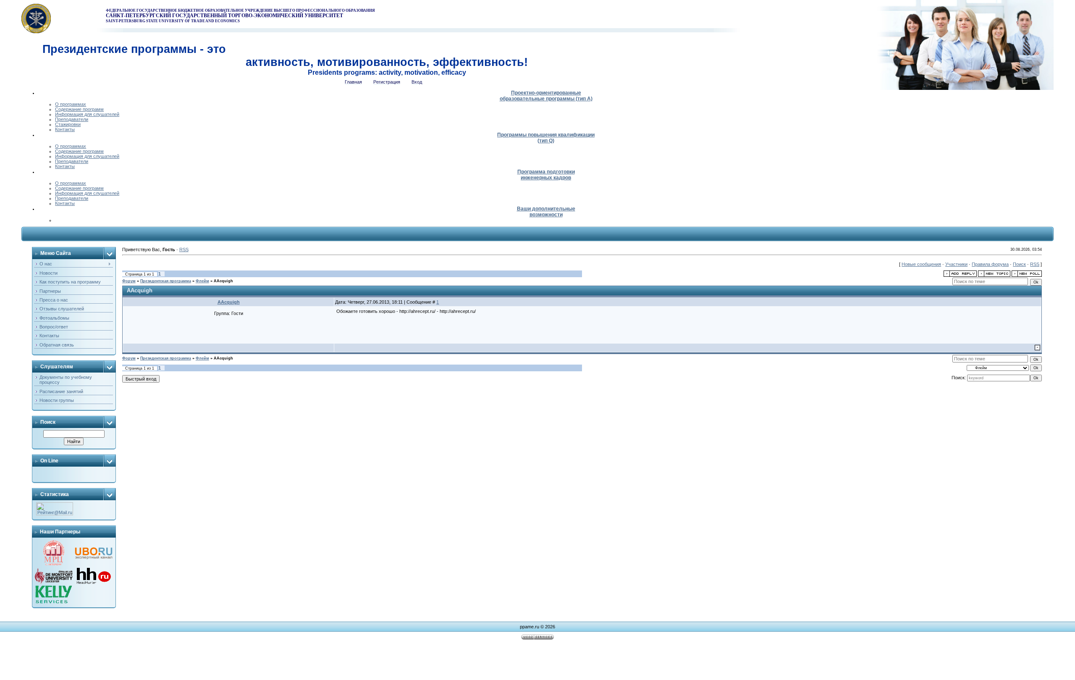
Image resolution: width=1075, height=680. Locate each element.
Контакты (65, 129)
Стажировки (68, 124)
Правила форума (990, 264)
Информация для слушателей (87, 114)
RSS (184, 249)
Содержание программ (79, 109)
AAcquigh (223, 281)
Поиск (1019, 264)
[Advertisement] (537, 661)
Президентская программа (165, 281)
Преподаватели (71, 119)
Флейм (202, 281)
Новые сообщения (921, 264)
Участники (956, 264)
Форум (129, 281)
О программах (70, 104)
